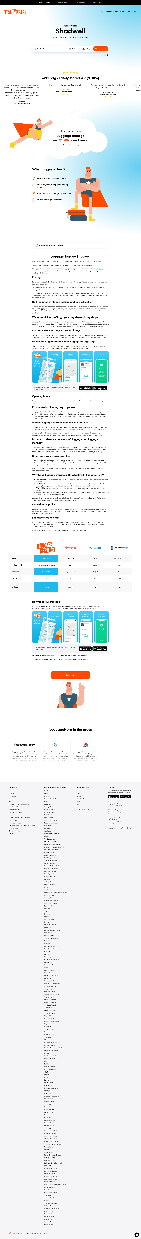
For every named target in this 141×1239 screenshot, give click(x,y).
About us (12, 793)
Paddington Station (50, 791)
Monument (47, 1115)
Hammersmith (48, 828)
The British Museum (50, 1203)
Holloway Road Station (51, 1088)
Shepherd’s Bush (49, 992)
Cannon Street (49, 1112)
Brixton (46, 801)
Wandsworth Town (50, 981)
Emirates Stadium (50, 1058)
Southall (46, 887)
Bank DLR (47, 1061)
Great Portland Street (51, 949)
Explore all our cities (83, 809)
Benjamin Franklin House (52, 844)
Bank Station (48, 1190)
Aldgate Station (49, 1101)
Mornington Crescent (51, 901)
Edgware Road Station (51, 959)
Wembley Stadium (50, 1000)
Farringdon (47, 1091)
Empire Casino (49, 852)
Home (11, 791)
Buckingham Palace (50, 1179)
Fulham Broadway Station (52, 1155)
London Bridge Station (51, 1021)
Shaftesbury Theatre (50, 860)
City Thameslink (49, 1072)
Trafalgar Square (49, 882)
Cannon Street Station (51, 975)
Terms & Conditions (15, 831)
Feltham (46, 1075)
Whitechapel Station (50, 903)
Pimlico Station (49, 1147)
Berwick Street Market (51, 868)
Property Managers (17, 812)
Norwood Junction (50, 1067)
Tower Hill (47, 1104)
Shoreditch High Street (51, 1096)
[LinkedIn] (130, 828)
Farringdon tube (49, 1160)
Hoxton (46, 922)
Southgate (47, 831)
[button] (136, 1234)
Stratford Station (49, 1182)
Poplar (46, 1077)
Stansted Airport (49, 1174)
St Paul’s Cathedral (50, 1133)
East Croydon (48, 1032)
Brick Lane (47, 1166)
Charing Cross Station (51, 1139)
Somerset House (49, 809)
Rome (78, 804)
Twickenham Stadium (51, 1056)
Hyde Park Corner (50, 1069)
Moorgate (47, 914)
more (29, 98)
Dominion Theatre (50, 871)
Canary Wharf (48, 807)
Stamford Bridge (49, 1152)
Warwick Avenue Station (52, 938)
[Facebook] (119, 828)
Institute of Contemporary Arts (54, 847)
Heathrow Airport (49, 1010)
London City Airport (50, 1176)
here (92, 401)
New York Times (66, 659)
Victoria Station (49, 997)
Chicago (79, 793)
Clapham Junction (50, 1120)
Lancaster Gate (49, 1099)
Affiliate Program (14, 809)
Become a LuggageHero (115, 12)
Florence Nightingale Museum (53, 866)
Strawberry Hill (49, 895)
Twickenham (48, 890)
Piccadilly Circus (49, 1045)
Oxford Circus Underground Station (55, 1184)
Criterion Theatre (49, 863)
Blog (10, 801)
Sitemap (11, 834)
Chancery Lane (49, 1040)
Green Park (48, 1093)
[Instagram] (125, 828)
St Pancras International (51, 1208)
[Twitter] (122, 828)
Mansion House (49, 1109)
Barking (46, 796)
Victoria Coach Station (51, 994)
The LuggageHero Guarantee (20, 818)
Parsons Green (49, 935)
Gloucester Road (49, 1034)
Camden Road (49, 941)
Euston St (47, 951)
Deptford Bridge (49, 946)
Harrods (46, 954)
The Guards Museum (50, 839)
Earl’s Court (48, 815)
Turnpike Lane (48, 1008)
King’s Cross (48, 1016)
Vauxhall (47, 909)
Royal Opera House (50, 874)
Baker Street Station (50, 1192)
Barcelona (80, 791)
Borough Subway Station (52, 930)
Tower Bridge (48, 1128)
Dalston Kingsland (50, 970)
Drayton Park (48, 1083)
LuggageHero (43, 245)
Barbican (47, 1064)
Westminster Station (50, 1136)
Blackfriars (47, 1117)
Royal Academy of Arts (51, 850)
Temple (46, 911)
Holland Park (48, 962)
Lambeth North (49, 1123)
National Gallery (49, 879)
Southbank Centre (50, 812)
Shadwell (47, 917)
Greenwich (47, 943)
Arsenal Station (49, 1085)
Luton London (48, 1219)
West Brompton (49, 919)
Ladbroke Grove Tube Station (53, 1163)
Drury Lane (47, 804)
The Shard (47, 1037)
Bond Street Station (50, 1187)
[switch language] (102, 11)
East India (47, 1080)
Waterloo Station (49, 1013)
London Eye (48, 1200)
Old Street (47, 826)
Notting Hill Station (50, 1158)
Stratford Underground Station (54, 1048)
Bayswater (47, 1107)
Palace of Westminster (51, 823)
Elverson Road (48, 933)
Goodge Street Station (51, 1131)
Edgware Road (49, 1024)
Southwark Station (50, 925)
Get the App (131, 12)
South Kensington (50, 986)
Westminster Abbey (50, 820)
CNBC (88, 659)
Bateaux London (49, 836)
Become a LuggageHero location (19, 804)
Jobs (12, 799)
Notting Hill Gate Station (52, 984)
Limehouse (47, 927)
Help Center (13, 815)
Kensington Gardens (50, 1171)
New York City (81, 799)
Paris (78, 801)
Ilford (46, 793)
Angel (46, 967)
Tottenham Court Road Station (54, 1144)
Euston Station (49, 1018)
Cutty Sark (47, 978)
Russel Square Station (51, 1142)
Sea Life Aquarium (50, 855)
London (53, 245)
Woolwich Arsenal (50, 1005)
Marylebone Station (50, 1168)
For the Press (13, 820)
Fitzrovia (47, 1150)
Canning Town (49, 898)
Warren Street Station (51, 1050)
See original (76, 85)
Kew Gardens (48, 818)
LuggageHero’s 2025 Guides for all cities (22, 826)
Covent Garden (49, 1216)
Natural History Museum (52, 834)
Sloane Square (49, 957)
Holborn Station (49, 1125)
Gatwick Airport (49, 1206)
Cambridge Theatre (50, 858)
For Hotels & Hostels (15, 807)
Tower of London (49, 1198)
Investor (13, 796)
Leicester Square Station (52, 1042)
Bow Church (48, 906)
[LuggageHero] (15, 14)
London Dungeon (49, 876)
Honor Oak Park (49, 884)
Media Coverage (16, 823)
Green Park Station (50, 965)
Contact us (111, 828)
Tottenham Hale (49, 1029)
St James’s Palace (50, 842)
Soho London (48, 1225)
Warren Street (48, 973)
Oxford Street (48, 1211)
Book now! (70, 675)
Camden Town (49, 1222)
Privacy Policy (13, 828)
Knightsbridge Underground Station (55, 892)
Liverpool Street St (50, 1002)
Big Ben (46, 1053)
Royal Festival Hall (50, 799)
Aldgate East (48, 989)
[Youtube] (127, 828)
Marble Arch (48, 1026)
